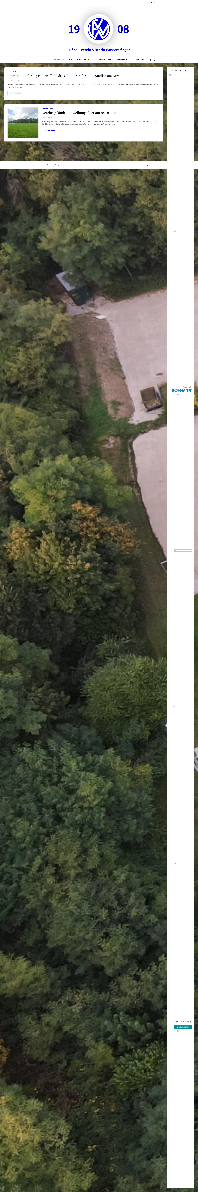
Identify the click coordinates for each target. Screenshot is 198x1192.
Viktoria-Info (123, 60)
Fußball (88, 60)
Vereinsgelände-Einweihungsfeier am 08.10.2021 (79, 112)
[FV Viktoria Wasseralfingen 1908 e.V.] (99, 30)
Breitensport (105, 60)
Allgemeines (13, 72)
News (78, 60)
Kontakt (140, 60)
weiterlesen (15, 93)
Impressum (149, 165)
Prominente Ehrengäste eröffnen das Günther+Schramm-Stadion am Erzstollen (68, 75)
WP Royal (57, 165)
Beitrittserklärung (63, 60)
